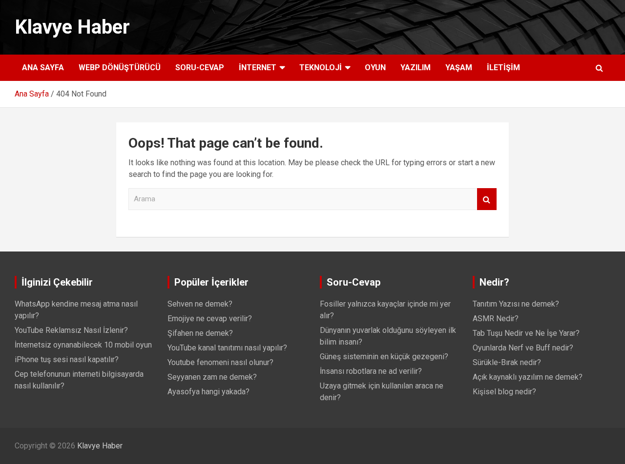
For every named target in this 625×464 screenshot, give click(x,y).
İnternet (257, 67)
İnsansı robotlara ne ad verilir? (371, 371)
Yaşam (458, 67)
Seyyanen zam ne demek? (212, 377)
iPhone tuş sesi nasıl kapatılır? (67, 359)
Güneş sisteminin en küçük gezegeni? (384, 356)
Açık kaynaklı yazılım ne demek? (528, 377)
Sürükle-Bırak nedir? (507, 362)
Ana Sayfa (43, 67)
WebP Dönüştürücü (120, 67)
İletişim (503, 67)
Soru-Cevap (199, 67)
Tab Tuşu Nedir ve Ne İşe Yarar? (526, 333)
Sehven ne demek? (199, 304)
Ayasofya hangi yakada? (208, 391)
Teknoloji (320, 67)
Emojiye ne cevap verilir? (209, 318)
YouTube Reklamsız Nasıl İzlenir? (71, 330)
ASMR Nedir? (496, 318)
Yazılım (415, 67)
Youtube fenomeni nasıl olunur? (220, 362)
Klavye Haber (72, 27)
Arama (487, 199)
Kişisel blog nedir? (504, 391)
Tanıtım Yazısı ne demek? (516, 304)
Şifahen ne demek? (200, 333)
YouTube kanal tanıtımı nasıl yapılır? (227, 347)
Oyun (375, 67)
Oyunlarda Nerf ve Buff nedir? (523, 347)
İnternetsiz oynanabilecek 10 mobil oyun (83, 344)
